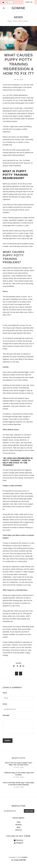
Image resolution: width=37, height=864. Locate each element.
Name (5, 693)
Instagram (19, 843)
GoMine (24, 857)
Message (6, 715)
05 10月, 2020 (18, 787)
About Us (18, 830)
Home (9, 21)
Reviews (18, 825)
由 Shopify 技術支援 (18, 860)
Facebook (19, 840)
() (29, 2)
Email (5, 704)
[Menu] (4, 8)
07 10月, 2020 (18, 777)
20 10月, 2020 (18, 767)
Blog (18, 827)
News (15, 21)
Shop (18, 822)
